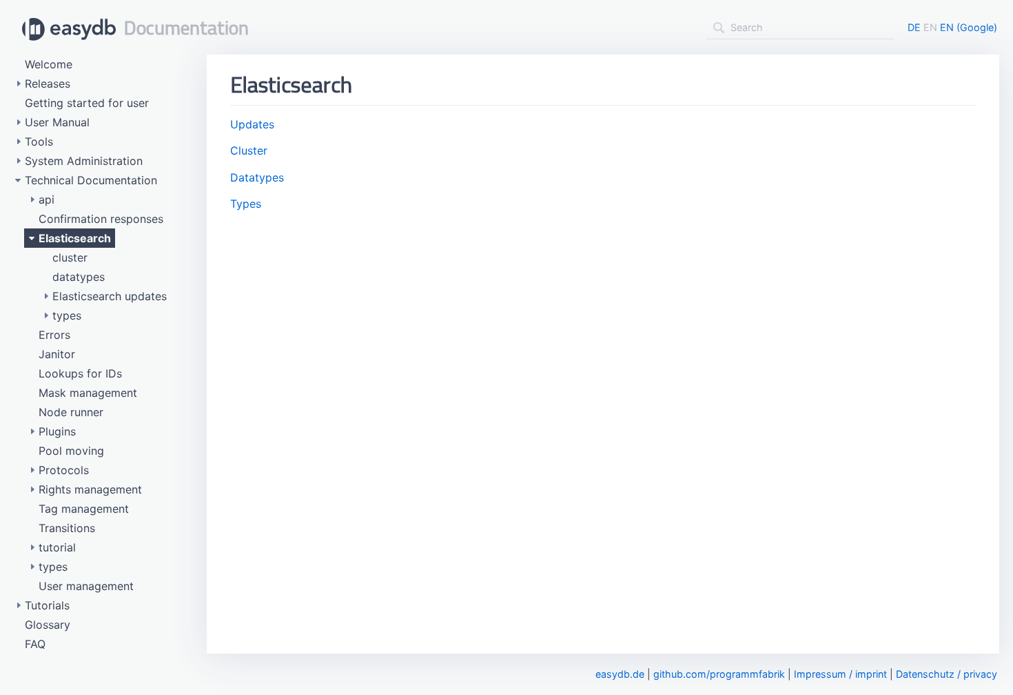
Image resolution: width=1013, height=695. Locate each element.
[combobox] (800, 27)
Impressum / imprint (840, 674)
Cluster (248, 150)
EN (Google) (968, 27)
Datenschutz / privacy (946, 674)
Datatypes (257, 177)
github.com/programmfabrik (719, 674)
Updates (252, 124)
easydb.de (619, 674)
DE (914, 27)
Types (245, 204)
